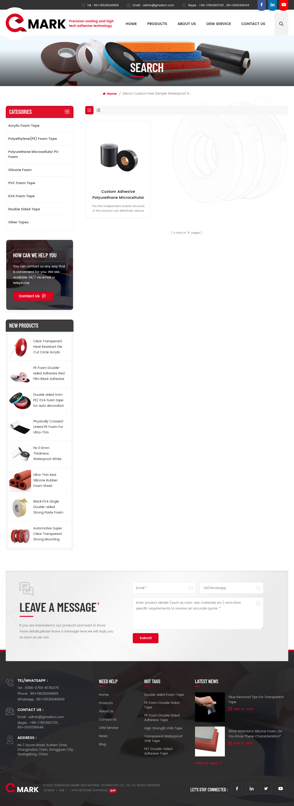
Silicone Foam (20, 170)
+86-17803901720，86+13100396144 (224, 5)
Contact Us (29, 296)
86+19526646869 (106, 5)
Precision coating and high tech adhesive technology (91, 23)
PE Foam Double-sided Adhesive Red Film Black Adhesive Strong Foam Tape (49, 373)
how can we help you (35, 255)
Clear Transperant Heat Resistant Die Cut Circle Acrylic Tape (47, 347)
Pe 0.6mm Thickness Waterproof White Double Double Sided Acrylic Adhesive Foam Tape (47, 453)
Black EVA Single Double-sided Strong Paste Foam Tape (48, 507)
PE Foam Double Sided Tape (161, 705)
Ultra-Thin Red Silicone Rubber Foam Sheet (45, 480)
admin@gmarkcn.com (158, 5)
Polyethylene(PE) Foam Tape (32, 138)
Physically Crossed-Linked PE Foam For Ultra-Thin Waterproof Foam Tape (48, 427)
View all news (206, 763)
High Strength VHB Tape (163, 728)
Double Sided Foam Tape (164, 695)
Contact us (253, 24)
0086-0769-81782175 (42, 688)
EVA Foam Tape (21, 196)
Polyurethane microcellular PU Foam (33, 154)
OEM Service (108, 728)
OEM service (218, 24)
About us (187, 24)
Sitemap (49, 790)
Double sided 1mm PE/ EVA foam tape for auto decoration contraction (48, 400)
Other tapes (18, 222)
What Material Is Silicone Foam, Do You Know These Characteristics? (255, 734)
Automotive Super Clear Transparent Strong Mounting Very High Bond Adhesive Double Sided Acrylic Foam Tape (48, 534)
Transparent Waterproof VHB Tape (163, 738)
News (103, 736)
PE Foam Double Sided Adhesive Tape (161, 717)
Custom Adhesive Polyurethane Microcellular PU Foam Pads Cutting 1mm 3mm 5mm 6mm (118, 195)
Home (131, 24)
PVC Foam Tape (21, 183)
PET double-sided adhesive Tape (158, 751)
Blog (102, 744)
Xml (61, 790)
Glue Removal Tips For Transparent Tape (256, 700)
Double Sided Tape (24, 209)
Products (157, 24)
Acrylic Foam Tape (24, 125)
